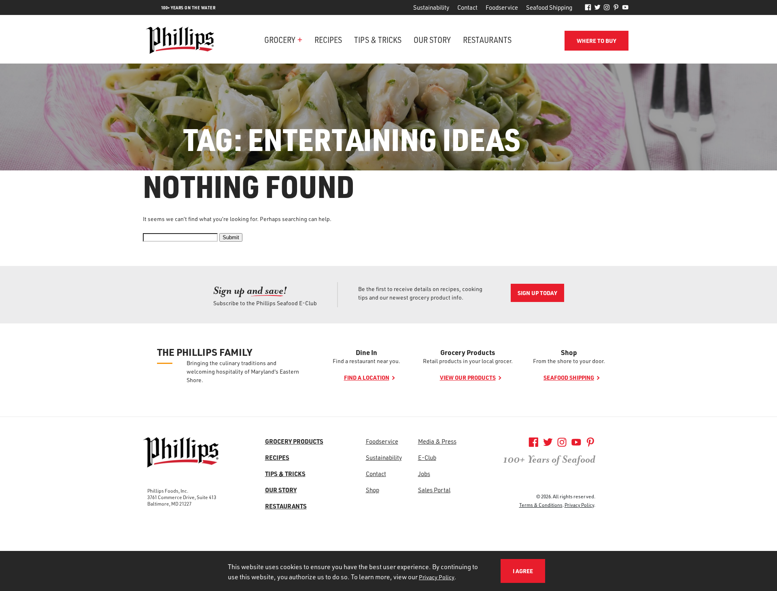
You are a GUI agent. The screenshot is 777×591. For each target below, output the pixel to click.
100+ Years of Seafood (549, 459)
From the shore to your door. (569, 361)
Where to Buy (596, 41)
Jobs (424, 474)
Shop (569, 352)
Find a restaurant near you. (366, 361)
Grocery (279, 39)
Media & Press (437, 441)
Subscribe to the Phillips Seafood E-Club (265, 303)
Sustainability (431, 7)
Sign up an (250, 290)
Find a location (366, 377)
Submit (231, 237)
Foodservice (502, 7)
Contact (467, 7)
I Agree (523, 571)
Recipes (328, 39)
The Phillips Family (204, 352)
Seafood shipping (568, 377)
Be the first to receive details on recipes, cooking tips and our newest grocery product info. (420, 293)
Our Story (432, 39)
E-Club (427, 457)
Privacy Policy (579, 505)
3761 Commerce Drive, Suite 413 (181, 497)
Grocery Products (467, 352)
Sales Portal (434, 490)
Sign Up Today (537, 293)
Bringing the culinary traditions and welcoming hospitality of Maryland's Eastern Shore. (243, 371)
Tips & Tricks (377, 39)
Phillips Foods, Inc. (167, 490)
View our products (468, 377)
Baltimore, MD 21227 (169, 503)
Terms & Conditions (541, 505)
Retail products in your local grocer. (468, 361)
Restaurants (487, 39)
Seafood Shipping (549, 7)
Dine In (366, 352)
